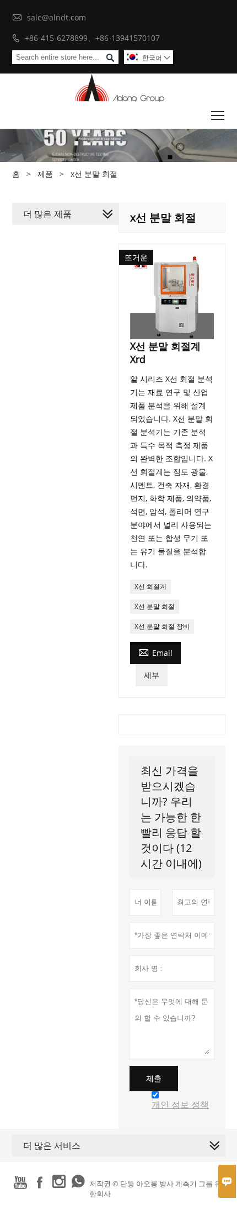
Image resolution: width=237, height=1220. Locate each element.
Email (155, 652)
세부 (151, 675)
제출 (153, 1078)
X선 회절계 (150, 586)
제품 (45, 174)
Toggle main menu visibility (218, 115)
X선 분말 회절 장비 (162, 626)
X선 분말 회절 (154, 606)
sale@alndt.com (56, 17)
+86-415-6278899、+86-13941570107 (92, 38)
